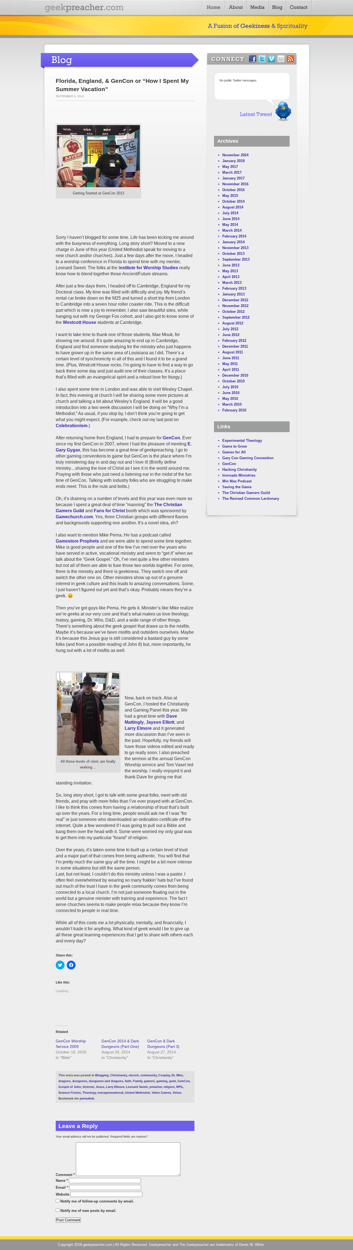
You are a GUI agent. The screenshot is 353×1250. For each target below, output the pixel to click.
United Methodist (137, 1092)
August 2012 (232, 323)
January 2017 (233, 178)
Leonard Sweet (137, 1086)
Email (62, 1187)
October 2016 (233, 190)
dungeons (79, 1081)
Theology (89, 1092)
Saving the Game (237, 487)
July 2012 (230, 329)
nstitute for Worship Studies (149, 267)
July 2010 (230, 387)
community (148, 1075)
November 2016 (235, 184)
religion (169, 1086)
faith (128, 1081)
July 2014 (230, 213)
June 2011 (230, 358)
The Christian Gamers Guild (246, 493)
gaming (161, 1081)
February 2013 (234, 288)
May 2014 (230, 225)
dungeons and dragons (106, 1081)
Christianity (118, 1075)
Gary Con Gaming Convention (248, 458)
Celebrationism (71, 425)
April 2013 (230, 277)
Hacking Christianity (239, 469)
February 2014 (234, 236)
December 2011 (235, 346)
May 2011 (230, 364)
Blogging (102, 1075)
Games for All (234, 452)
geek (172, 1081)
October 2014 (233, 201)
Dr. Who (177, 1075)
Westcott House (79, 322)
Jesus (100, 1086)
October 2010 (233, 381)
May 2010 (230, 399)
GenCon (171, 437)
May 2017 (230, 167)
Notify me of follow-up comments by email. (97, 1201)
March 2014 (232, 230)
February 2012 (234, 341)
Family (137, 1081)
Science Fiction (69, 1092)
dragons (64, 1081)
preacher (155, 1086)
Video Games (161, 1092)
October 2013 (233, 254)
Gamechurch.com (74, 516)
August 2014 (232, 207)
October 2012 (233, 312)
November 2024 (235, 155)
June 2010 (230, 393)
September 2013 (236, 259)
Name (62, 1180)
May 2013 (230, 271)
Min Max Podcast (237, 481)
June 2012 (230, 335)
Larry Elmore (138, 728)
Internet (88, 1086)
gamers (149, 1081)
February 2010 (234, 410)
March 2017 (232, 172)
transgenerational (110, 1092)
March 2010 (232, 404)
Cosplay (164, 1075)
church (134, 1075)
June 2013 (230, 265)
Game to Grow (234, 446)
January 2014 (233, 242)
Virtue (177, 1092)
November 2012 (235, 306)
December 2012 (235, 300)
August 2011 (232, 352)
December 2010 (235, 375)
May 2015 (230, 196)
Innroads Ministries (238, 475)
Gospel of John (69, 1086)
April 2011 (230, 370)
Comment (65, 1175)
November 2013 (235, 248)
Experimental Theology (242, 440)
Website (62, 1194)
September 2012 (236, 317)
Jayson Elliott (160, 722)
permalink (87, 1098)
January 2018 (233, 161)
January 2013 (233, 294)
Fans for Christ (109, 510)
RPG (179, 1086)
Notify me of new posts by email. (88, 1211)
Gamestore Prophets (77, 541)
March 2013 (232, 283)
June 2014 (230, 219)
